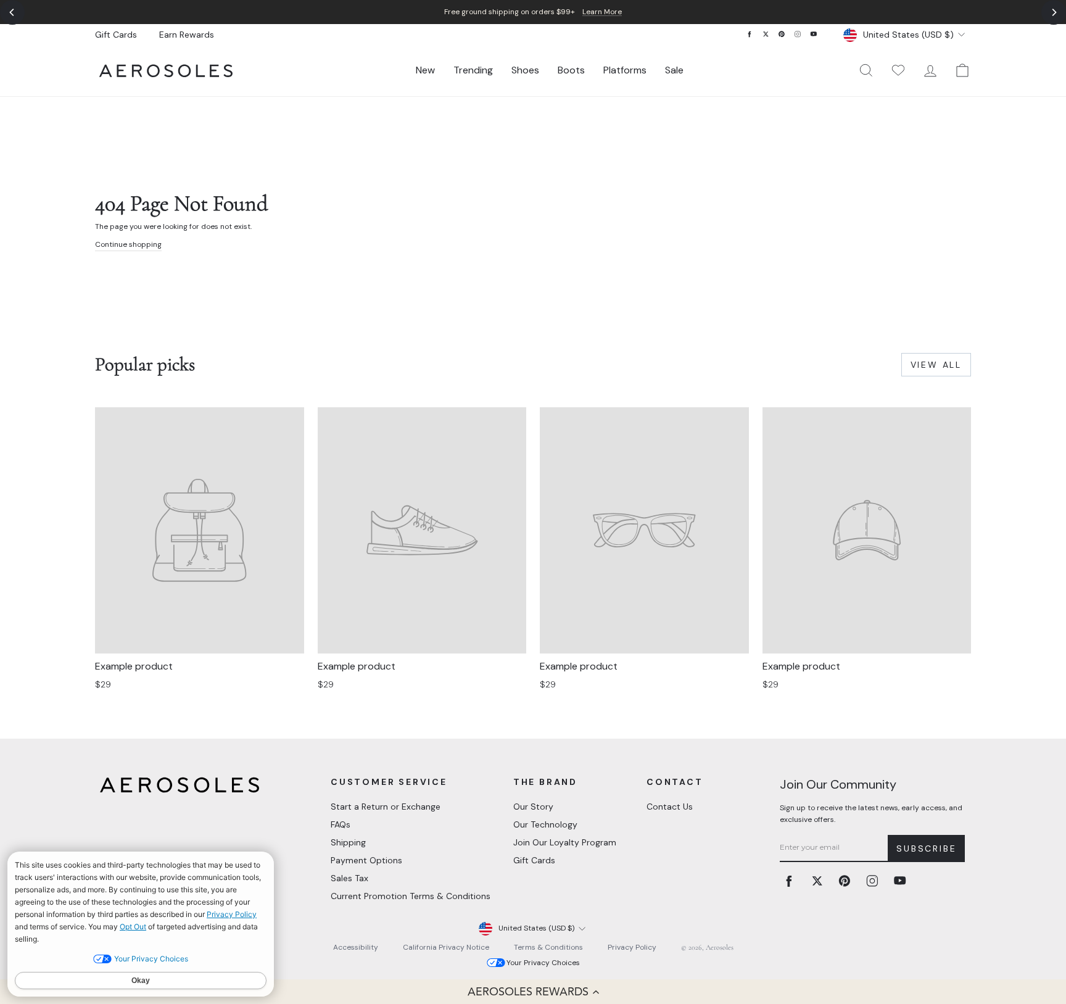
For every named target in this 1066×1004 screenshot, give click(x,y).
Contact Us (670, 806)
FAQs (340, 824)
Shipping (348, 842)
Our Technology (545, 824)
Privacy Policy (632, 947)
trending (473, 70)
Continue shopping (128, 244)
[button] (533, 991)
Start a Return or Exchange (385, 806)
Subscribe (926, 848)
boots (571, 70)
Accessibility (355, 947)
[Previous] (12, 12)
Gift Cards (116, 34)
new (425, 70)
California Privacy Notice (446, 947)
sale (674, 70)
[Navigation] (533, 12)
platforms (625, 70)
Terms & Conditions (548, 947)
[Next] (1053, 12)
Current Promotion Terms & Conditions (410, 896)
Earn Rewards (186, 34)
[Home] (166, 70)
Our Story (533, 806)
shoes (525, 70)
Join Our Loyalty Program (564, 842)
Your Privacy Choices (543, 962)
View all (936, 364)
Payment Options (366, 860)
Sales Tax (349, 878)
